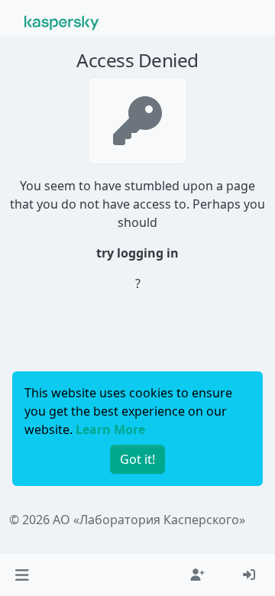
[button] (21, 574)
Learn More (110, 429)
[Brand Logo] (61, 21)
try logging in (137, 253)
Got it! (137, 459)
